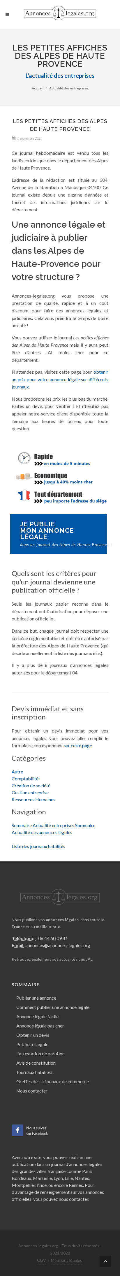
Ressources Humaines (33, 799)
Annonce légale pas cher (40, 1025)
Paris (87, 1171)
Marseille (42, 1178)
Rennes (76, 1185)
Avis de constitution (36, 1063)
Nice (42, 1185)
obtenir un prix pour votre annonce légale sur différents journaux (60, 379)
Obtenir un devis (32, 1035)
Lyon (58, 1178)
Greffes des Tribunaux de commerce (52, 1081)
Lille (69, 1178)
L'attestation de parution (40, 1053)
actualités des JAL (76, 959)
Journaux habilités (34, 1072)
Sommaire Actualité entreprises (43, 825)
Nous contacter (31, 1090)
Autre (17, 771)
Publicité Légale (32, 1044)
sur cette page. (78, 745)
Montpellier (23, 1185)
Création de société (31, 785)
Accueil (37, 88)
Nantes (82, 1178)
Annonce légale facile (37, 1016)
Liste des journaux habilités (38, 846)
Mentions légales (66, 1260)
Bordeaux (21, 1178)
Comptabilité (25, 778)
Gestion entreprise (30, 792)
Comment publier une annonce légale (52, 1007)
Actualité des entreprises (69, 88)
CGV (41, 1260)
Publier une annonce (36, 997)
